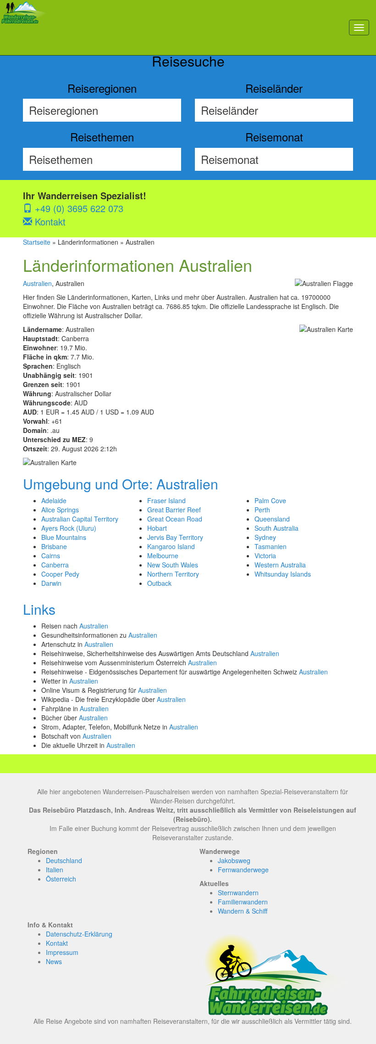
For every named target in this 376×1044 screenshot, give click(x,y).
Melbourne (162, 555)
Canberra (55, 564)
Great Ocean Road (174, 518)
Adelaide (53, 500)
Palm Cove (270, 500)
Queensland (272, 518)
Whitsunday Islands (282, 573)
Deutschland (64, 860)
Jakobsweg (234, 860)
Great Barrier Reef (174, 509)
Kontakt (49, 221)
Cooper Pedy (60, 573)
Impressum (62, 952)
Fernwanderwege (243, 869)
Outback (159, 583)
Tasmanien (270, 546)
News (54, 961)
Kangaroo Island (171, 546)
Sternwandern (238, 892)
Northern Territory (173, 573)
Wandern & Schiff (242, 910)
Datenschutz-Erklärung (79, 933)
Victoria (265, 555)
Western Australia (280, 564)
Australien (37, 283)
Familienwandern (243, 901)
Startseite (36, 242)
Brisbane (54, 546)
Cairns (50, 555)
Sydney (265, 537)
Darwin (51, 583)
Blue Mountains (63, 537)
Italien (54, 869)
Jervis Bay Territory (175, 537)
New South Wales (172, 564)
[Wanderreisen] (24, 27)
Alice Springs (60, 509)
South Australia (276, 528)
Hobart (157, 528)
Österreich (61, 878)
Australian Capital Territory (79, 518)
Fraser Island (166, 500)
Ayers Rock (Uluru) (68, 528)
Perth (262, 509)
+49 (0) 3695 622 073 (77, 208)
